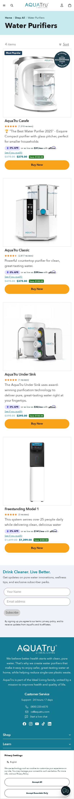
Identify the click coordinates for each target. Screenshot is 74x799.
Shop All (20, 18)
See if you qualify (13, 152)
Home (8, 18)
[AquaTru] (37, 5)
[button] (65, 790)
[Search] (12, 5)
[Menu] (4, 5)
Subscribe (12, 612)
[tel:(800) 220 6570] (37, 706)
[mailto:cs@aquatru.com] (37, 712)
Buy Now (37, 165)
